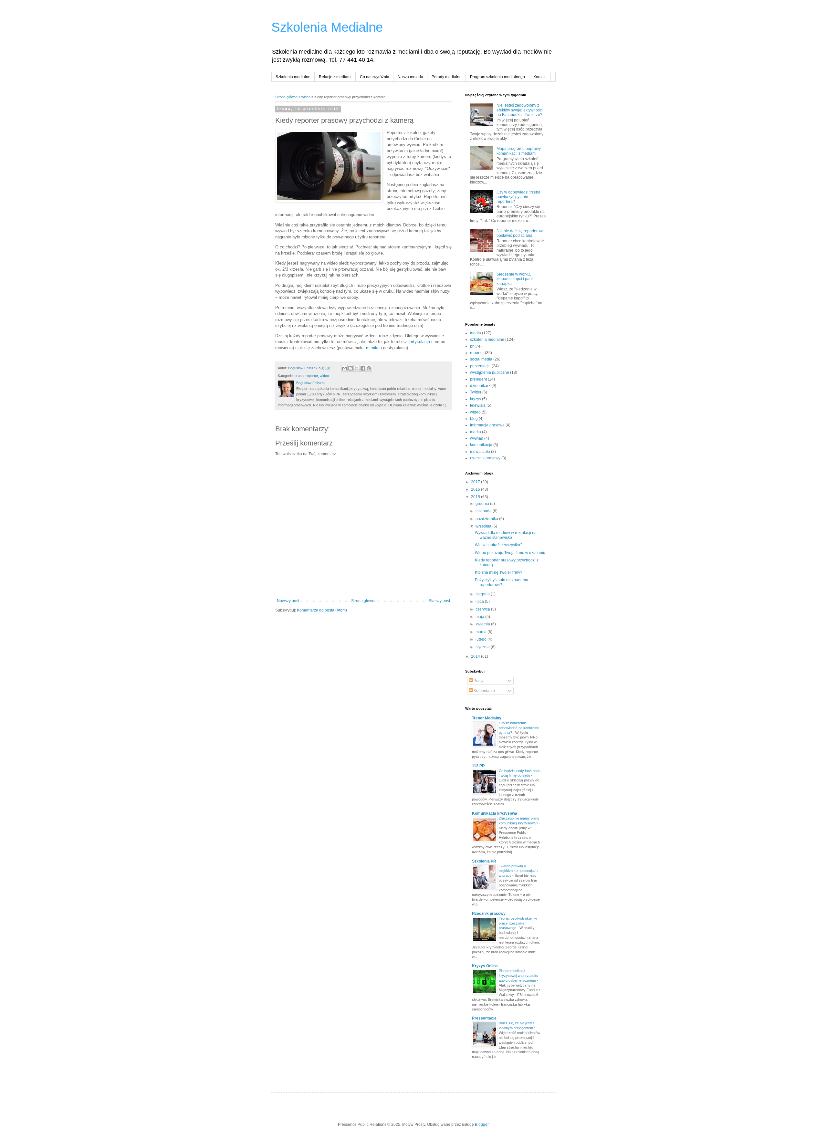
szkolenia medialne (487, 339)
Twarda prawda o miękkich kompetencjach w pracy (518, 871)
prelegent (478, 379)
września (484, 526)
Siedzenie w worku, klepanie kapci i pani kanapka (515, 279)
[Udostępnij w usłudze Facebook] (363, 368)
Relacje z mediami (335, 77)
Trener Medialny (486, 718)
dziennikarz (480, 385)
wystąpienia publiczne (489, 372)
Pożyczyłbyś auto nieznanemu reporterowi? (501, 582)
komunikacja (481, 445)
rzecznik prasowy (485, 458)
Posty (478, 680)
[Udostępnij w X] (356, 368)
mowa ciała (480, 451)
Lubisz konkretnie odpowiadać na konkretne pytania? (519, 728)
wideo (305, 97)
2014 (476, 656)
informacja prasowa (487, 425)
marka (475, 432)
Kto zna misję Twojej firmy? (498, 572)
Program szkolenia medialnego (497, 77)
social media (481, 359)
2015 (476, 497)
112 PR (478, 766)
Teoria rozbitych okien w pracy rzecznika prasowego (518, 923)
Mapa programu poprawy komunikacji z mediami (519, 150)
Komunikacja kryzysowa (494, 813)
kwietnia (483, 624)
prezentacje (480, 366)
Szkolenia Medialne (327, 27)
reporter (312, 376)
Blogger (481, 1124)
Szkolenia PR (484, 861)
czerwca (483, 609)
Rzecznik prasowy (489, 913)
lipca (480, 601)
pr (472, 346)
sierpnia (483, 594)
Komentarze (484, 690)
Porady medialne (447, 77)
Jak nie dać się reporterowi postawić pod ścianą (520, 233)
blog (474, 418)
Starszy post (439, 601)
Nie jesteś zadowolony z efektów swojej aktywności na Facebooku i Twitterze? (520, 110)
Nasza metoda (410, 77)
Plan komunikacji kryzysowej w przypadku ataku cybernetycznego (518, 975)
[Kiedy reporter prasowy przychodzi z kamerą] (328, 167)
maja (480, 616)
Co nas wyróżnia (374, 77)
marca (481, 632)
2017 (476, 482)
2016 (476, 489)
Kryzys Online (485, 966)
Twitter (475, 392)
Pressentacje (484, 1018)
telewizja (478, 405)
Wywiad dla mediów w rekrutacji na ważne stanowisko (506, 534)
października (487, 519)
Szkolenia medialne (293, 77)
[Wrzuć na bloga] (350, 368)
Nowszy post (288, 601)
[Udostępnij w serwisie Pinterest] (369, 368)
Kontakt (540, 77)
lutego (481, 639)
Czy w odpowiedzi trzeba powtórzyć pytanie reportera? (518, 197)
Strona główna (286, 97)
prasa (299, 376)
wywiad (476, 438)
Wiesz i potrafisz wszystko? (498, 545)
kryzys (475, 399)
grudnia (483, 503)
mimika (373, 347)
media (475, 333)
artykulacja (420, 341)
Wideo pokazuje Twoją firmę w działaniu (510, 552)
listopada (484, 511)
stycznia (483, 647)
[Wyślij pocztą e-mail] (344, 368)
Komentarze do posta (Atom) (322, 610)
